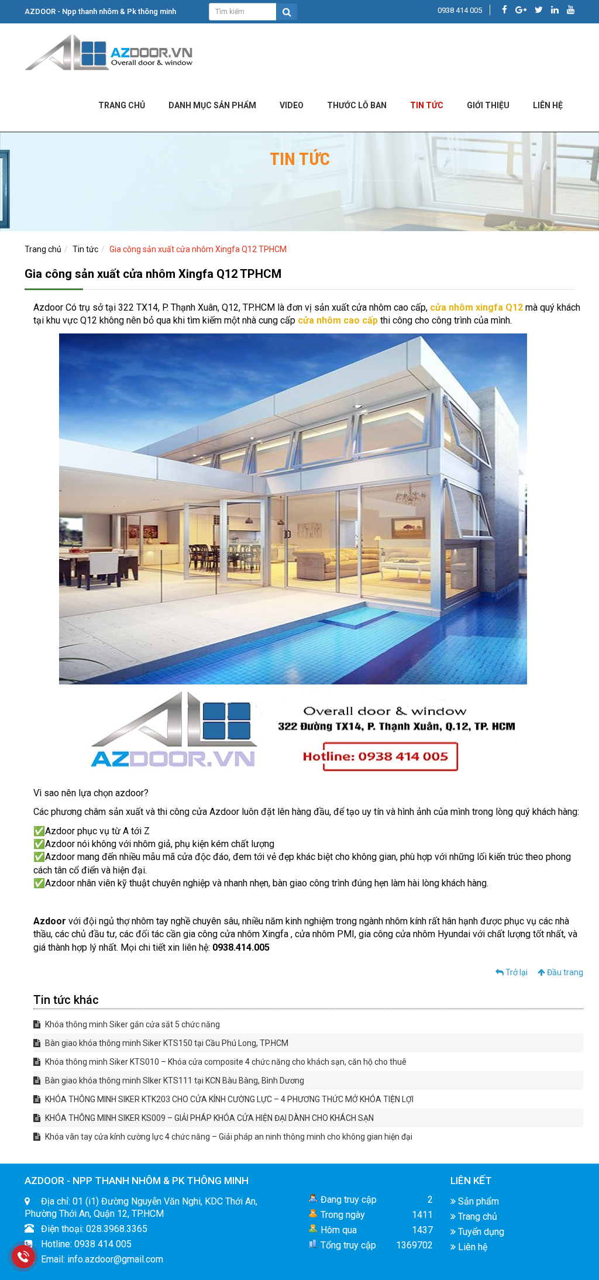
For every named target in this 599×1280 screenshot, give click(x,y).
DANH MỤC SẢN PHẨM (212, 105)
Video (292, 105)
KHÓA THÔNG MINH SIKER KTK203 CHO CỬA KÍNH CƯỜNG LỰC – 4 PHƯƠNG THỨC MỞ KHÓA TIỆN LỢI (228, 1099)
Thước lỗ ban (357, 105)
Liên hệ (471, 1247)
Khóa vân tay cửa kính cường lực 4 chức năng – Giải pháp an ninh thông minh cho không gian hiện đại (227, 1136)
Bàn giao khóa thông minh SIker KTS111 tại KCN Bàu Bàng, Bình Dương (173, 1080)
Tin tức (426, 105)
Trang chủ (121, 105)
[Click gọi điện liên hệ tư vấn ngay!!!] (24, 1256)
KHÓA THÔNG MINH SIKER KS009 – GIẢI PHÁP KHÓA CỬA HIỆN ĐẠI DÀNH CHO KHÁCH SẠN (208, 1118)
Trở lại (516, 972)
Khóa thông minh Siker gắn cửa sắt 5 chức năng (131, 1024)
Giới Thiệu (488, 105)
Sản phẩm (477, 1201)
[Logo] (109, 50)
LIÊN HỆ (548, 105)
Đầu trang (564, 972)
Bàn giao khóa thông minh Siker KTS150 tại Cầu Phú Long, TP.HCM (165, 1043)
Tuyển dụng (480, 1231)
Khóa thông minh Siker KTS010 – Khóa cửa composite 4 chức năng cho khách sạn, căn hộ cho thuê (225, 1061)
